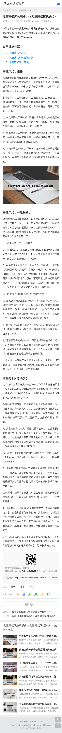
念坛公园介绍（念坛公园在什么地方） (31, 611)
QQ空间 (42, 594)
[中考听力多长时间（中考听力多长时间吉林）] (10, 640)
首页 (15, 10)
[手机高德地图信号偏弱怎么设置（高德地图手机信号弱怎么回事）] (10, 707)
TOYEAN (47, 725)
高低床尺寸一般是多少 (21, 57)
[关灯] (58, 725)
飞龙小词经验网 (14, 3)
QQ (24, 594)
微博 (18, 594)
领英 (48, 594)
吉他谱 (22, 728)
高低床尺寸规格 (18, 52)
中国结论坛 (31, 728)
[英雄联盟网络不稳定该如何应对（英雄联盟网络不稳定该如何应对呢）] (10, 680)
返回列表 (29, 604)
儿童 (22, 587)
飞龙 (7, 21)
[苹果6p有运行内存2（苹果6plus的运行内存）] (10, 694)
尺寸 (32, 587)
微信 (30, 594)
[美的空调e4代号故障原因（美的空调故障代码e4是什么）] (10, 653)
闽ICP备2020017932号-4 (31, 721)
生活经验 (23, 10)
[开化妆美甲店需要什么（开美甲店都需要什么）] (10, 667)
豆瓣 (36, 594)
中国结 (40, 728)
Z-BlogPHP (27, 725)
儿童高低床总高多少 (20, 62)
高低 (13, 587)
